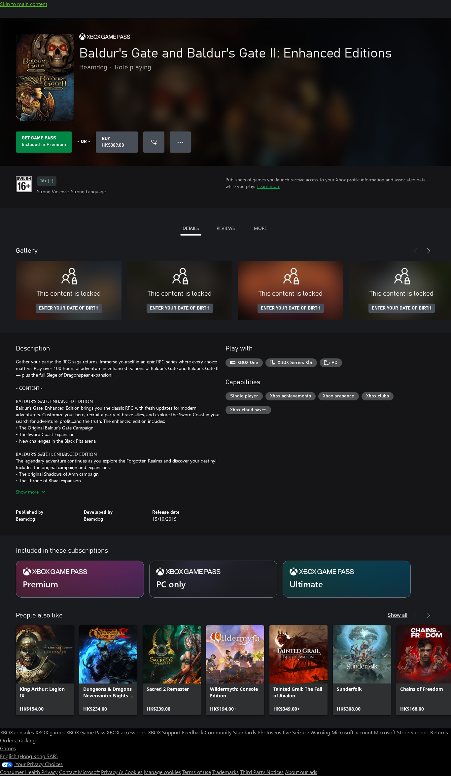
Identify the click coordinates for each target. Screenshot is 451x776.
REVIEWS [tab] (226, 228)
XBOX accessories (127, 732)
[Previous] (415, 250)
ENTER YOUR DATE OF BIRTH (69, 308)
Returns (439, 732)
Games (8, 748)
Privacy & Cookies (122, 771)
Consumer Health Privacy (29, 771)
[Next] (428, 250)
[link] (45, 670)
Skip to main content (23, 3)
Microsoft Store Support (401, 732)
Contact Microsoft (79, 771)
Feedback (192, 732)
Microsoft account (351, 732)
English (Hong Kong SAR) (29, 756)
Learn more (268, 186)
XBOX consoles (17, 732)
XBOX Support (164, 732)
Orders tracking (18, 740)
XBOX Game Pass (85, 732)
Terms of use (196, 771)
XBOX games (50, 732)
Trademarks (225, 771)
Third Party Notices (262, 771)
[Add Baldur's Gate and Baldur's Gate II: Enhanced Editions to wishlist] (153, 142)
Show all (397, 614)
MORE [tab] (260, 228)
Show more (27, 492)
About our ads (301, 771)
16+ (43, 181)
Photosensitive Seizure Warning (294, 732)
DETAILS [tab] (191, 228)
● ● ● (180, 142)
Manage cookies (162, 771)
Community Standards (230, 732)
